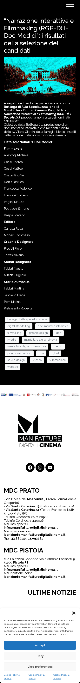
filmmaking (14, 332)
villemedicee (58, 360)
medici (58, 346)
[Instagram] (40, 467)
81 (41, 538)
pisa (41, 353)
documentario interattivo (53, 326)
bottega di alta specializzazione (27, 319)
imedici (12, 339)
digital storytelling (18, 326)
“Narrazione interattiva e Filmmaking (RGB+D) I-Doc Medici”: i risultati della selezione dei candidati (39, 35)
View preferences (40, 666)
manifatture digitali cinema (40, 339)
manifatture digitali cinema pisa (26, 346)
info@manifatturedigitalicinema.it (31, 527)
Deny (40, 656)
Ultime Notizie (52, 592)
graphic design (38, 332)
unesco (37, 360)
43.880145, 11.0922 (25, 538)
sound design (16, 360)
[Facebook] (30, 467)
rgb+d (55, 353)
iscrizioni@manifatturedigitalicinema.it (34, 535)
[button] (74, 613)
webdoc (12, 366)
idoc (58, 332)
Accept (40, 645)
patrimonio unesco (19, 353)
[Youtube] (49, 467)
